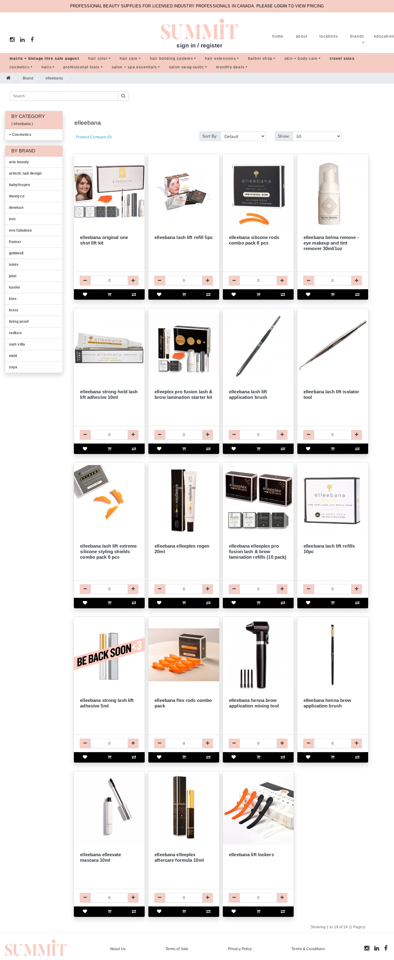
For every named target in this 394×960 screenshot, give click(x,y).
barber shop (260, 58)
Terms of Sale (177, 949)
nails (46, 67)
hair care (129, 58)
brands (357, 36)
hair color (98, 58)
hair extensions (220, 58)
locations (329, 36)
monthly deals (230, 67)
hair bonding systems (171, 58)
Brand (28, 78)
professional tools (81, 67)
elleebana (54, 78)
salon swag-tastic (186, 67)
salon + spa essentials (134, 67)
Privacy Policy (240, 949)
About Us (118, 949)
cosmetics (20, 67)
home (277, 36)
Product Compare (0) (94, 137)
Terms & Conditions (308, 949)
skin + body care (301, 58)
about (301, 36)
